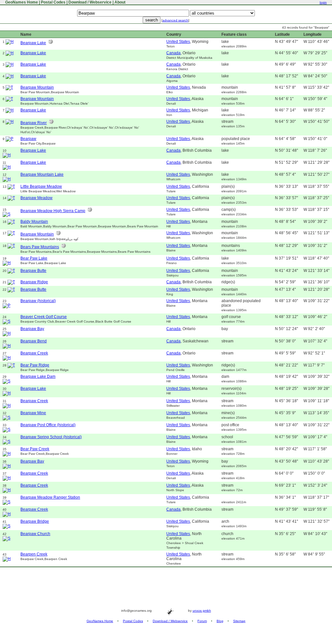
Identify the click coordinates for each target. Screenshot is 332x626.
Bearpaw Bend (33, 341)
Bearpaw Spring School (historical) (51, 437)
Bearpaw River (33, 123)
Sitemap (239, 621)
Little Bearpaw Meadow (41, 186)
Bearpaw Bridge (34, 521)
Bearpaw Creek (34, 353)
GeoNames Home (21, 2)
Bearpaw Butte (33, 270)
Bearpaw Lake (33, 43)
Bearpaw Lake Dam (37, 376)
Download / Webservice (90, 2)
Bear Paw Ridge (34, 365)
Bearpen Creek (33, 554)
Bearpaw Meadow (36, 198)
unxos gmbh (202, 610)
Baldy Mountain (34, 221)
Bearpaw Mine (33, 413)
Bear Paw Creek (34, 449)
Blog (220, 621)
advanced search (175, 20)
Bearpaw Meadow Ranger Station (50, 497)
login (323, 2)
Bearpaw (28, 138)
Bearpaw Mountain (37, 87)
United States (178, 41)
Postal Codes (53, 2)
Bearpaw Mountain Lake (42, 174)
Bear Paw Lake (33, 258)
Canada (173, 53)
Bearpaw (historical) (38, 301)
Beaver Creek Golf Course (43, 316)
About (119, 2)
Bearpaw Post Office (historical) (48, 425)
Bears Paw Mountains (39, 247)
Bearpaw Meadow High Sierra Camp (52, 211)
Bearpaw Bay (32, 328)
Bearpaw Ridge (34, 282)
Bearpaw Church (35, 533)
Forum (202, 621)
